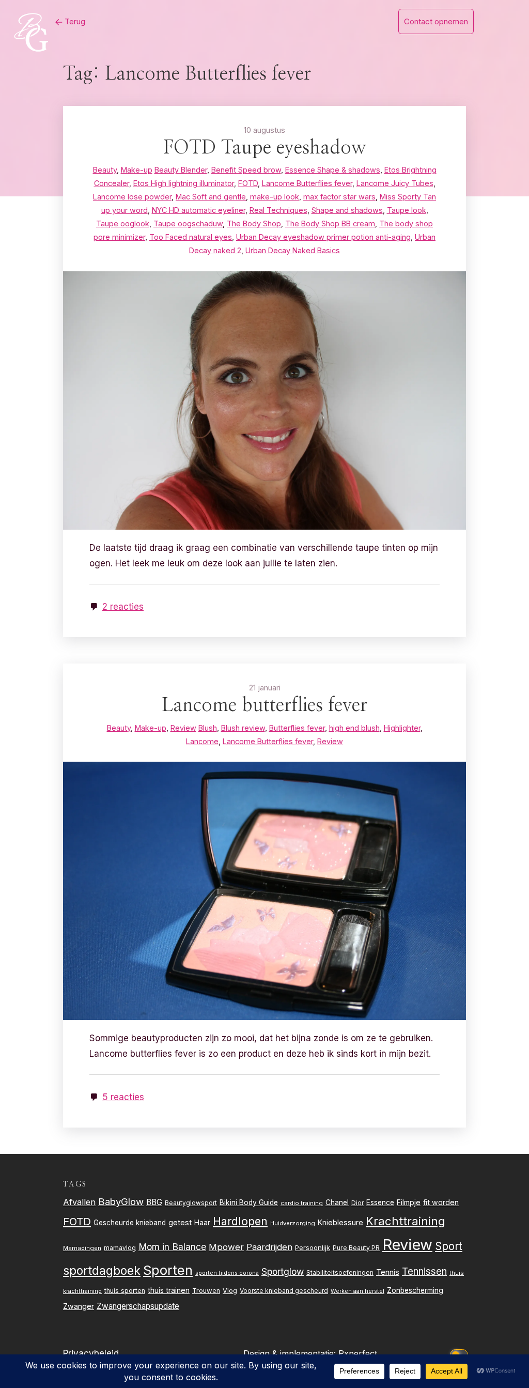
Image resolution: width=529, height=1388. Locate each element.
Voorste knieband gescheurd (284, 1290)
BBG (154, 1202)
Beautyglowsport (191, 1203)
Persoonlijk (312, 1247)
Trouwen (206, 1290)
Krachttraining (405, 1221)
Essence (380, 1202)
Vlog (230, 1290)
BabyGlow (121, 1201)
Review (407, 1245)
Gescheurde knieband (130, 1223)
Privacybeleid (91, 1353)
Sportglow (282, 1271)
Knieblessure (340, 1222)
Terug (74, 21)
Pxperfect (357, 1353)
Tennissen (424, 1271)
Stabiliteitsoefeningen (340, 1272)
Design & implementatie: (290, 1353)
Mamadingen (82, 1248)
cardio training (302, 1203)
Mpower (226, 1247)
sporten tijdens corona (227, 1273)
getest (180, 1222)
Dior (357, 1203)
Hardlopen (240, 1221)
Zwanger (78, 1306)
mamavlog (120, 1248)
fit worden (441, 1202)
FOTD (77, 1221)
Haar (202, 1223)
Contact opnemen (436, 21)
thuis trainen (169, 1290)
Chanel (337, 1202)
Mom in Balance (172, 1246)
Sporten (168, 1270)
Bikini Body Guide (249, 1202)
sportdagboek (102, 1270)
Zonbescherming (415, 1290)
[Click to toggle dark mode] (461, 1353)
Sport (448, 1246)
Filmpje (409, 1202)
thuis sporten (124, 1290)
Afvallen (79, 1202)
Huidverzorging (292, 1223)
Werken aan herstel (357, 1291)
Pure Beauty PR (356, 1248)
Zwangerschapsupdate (138, 1306)
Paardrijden (269, 1247)
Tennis (387, 1272)
